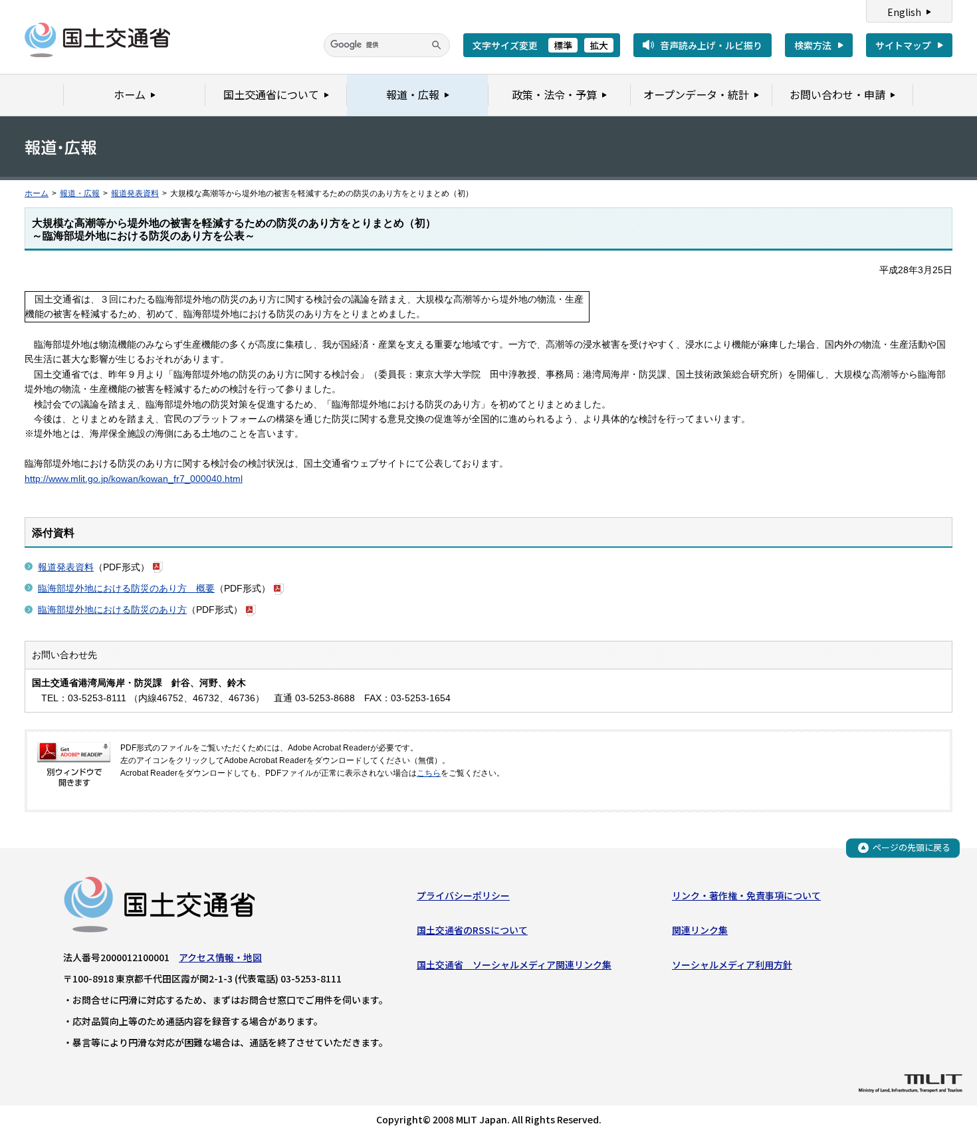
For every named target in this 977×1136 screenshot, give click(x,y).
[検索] (437, 45)
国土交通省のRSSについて (472, 930)
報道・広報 (80, 193)
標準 (563, 45)
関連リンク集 (700, 930)
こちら (429, 773)
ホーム (37, 193)
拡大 (599, 45)
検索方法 (812, 45)
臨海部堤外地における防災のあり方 (112, 609)
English (904, 12)
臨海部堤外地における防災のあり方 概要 (126, 588)
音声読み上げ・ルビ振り (711, 45)
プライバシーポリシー (463, 895)
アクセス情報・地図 (220, 957)
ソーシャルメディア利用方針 (732, 964)
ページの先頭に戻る (911, 847)
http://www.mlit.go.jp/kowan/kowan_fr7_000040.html (134, 478)
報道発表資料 (135, 193)
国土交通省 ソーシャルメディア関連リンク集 (514, 964)
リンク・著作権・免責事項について (746, 895)
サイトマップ (903, 45)
